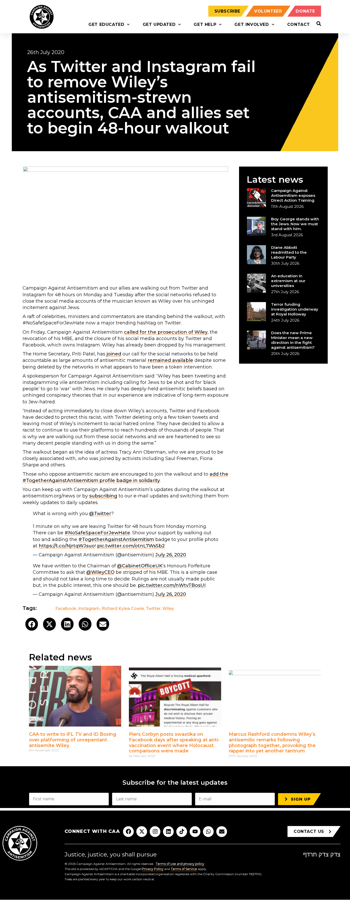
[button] (31, 624)
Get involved (251, 24)
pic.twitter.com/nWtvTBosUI (172, 585)
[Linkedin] (168, 831)
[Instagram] (155, 831)
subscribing (103, 496)
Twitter (153, 608)
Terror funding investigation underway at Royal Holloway (294, 309)
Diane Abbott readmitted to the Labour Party (289, 252)
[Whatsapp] (208, 831)
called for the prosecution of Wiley (166, 332)
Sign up (301, 799)
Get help (205, 24)
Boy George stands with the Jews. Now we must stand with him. (295, 224)
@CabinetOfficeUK (139, 566)
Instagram (89, 608)
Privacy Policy (152, 869)
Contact (298, 24)
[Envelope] (221, 831)
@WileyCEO (100, 572)
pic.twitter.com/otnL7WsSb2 (131, 546)
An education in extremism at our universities (288, 280)
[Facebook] (128, 831)
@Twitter (100, 513)
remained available (170, 360)
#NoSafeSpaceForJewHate (97, 533)
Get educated (106, 24)
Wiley (168, 608)
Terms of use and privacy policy (180, 864)
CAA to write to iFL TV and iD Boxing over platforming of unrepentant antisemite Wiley (72, 739)
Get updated (159, 24)
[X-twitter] (141, 831)
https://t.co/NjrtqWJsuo (67, 546)
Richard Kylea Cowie (122, 608)
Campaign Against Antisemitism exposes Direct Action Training (293, 195)
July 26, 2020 (170, 555)
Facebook (65, 608)
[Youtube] (195, 831)
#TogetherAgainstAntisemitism (116, 539)
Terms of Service (184, 869)
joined (114, 354)
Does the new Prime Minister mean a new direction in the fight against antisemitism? (293, 340)
